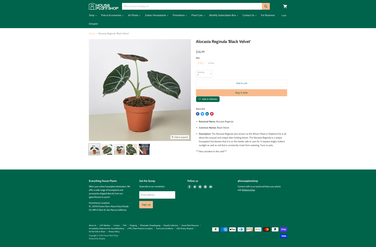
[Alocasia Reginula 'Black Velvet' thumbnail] (119, 149)
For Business (268, 15)
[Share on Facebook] (197, 114)
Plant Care (197, 15)
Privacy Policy (114, 231)
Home (92, 33)
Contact (117, 225)
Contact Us (249, 15)
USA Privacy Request (184, 228)
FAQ (124, 225)
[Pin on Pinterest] (212, 114)
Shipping (133, 225)
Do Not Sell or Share (97, 231)
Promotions (179, 15)
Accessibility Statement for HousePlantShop (106, 228)
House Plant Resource (190, 225)
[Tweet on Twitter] (202, 114)
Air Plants (133, 15)
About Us (92, 225)
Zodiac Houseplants (156, 15)
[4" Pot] (201, 66)
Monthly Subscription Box (222, 15)
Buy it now (241, 92)
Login (283, 15)
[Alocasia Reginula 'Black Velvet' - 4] (94, 149)
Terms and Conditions (164, 228)
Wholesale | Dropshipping (150, 225)
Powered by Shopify (97, 238)
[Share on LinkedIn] (207, 114)
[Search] (266, 6)
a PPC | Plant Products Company (140, 228)
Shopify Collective (170, 225)
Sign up (146, 204)
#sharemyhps (248, 190)
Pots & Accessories (111, 15)
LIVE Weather (104, 225)
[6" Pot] (211, 66)
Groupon (93, 24)
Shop (92, 15)
